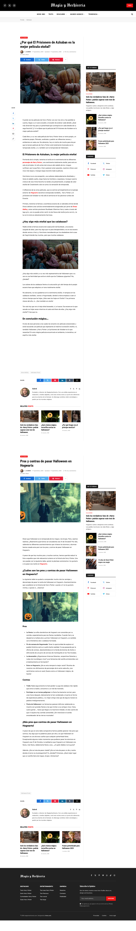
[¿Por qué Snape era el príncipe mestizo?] (71, 416)
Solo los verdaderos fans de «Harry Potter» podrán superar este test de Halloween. (29, 428)
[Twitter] (13, 118)
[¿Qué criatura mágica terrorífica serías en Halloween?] (50, 416)
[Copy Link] (13, 139)
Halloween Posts (35, 372)
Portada (22, 20)
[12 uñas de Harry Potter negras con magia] (91, 564)
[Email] (13, 134)
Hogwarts (34, 193)
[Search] (132, 14)
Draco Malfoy (24, 372)
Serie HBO (41, 14)
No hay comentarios (70, 51)
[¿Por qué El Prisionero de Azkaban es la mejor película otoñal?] (50, 83)
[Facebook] (13, 113)
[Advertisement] (68, 31)
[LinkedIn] (13, 123)
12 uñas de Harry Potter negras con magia (106, 561)
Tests (129, 5)
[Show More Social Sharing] (66, 60)
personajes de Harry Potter (32, 162)
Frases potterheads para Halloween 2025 (106, 142)
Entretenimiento (46, 886)
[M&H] (68, 5)
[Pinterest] (13, 129)
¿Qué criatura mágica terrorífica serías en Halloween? (48, 427)
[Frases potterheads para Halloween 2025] (91, 145)
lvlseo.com (48, 915)
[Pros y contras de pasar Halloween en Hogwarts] (50, 502)
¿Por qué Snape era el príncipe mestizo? (70, 426)
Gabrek (28, 51)
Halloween (29, 20)
